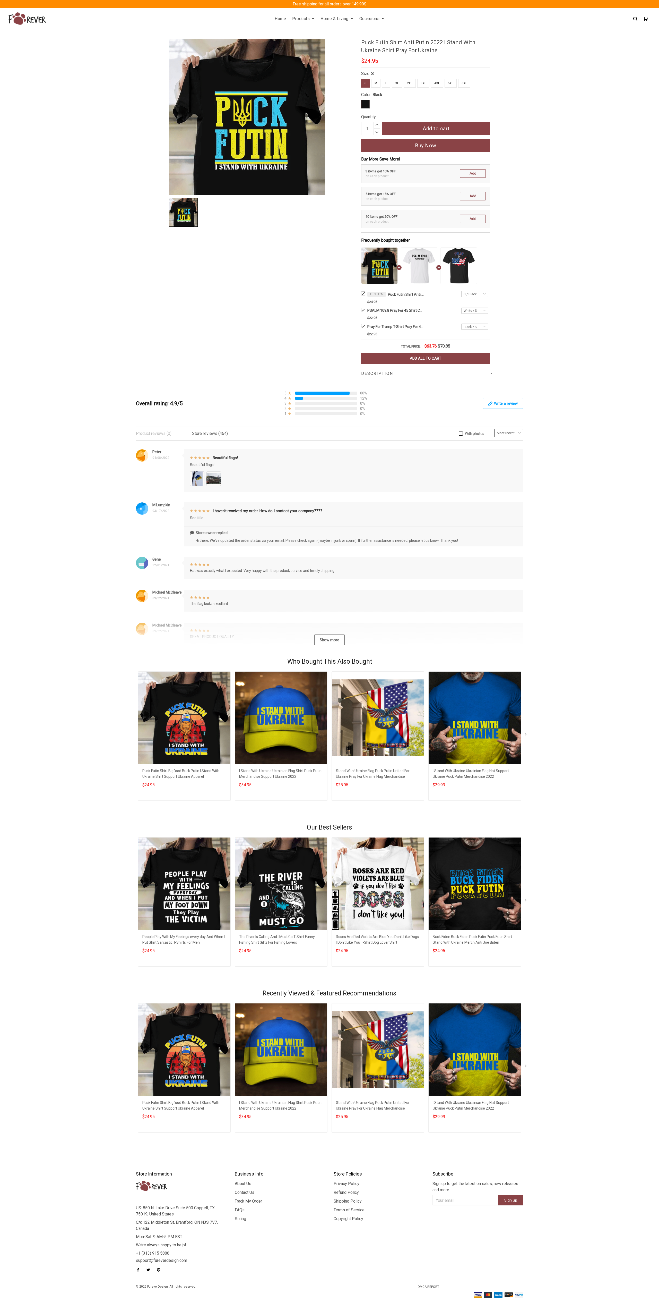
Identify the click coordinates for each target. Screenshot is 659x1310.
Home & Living (334, 18)
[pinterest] (160, 1270)
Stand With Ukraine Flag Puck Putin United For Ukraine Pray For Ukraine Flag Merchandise (373, 774)
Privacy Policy (346, 1183)
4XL (437, 83)
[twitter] (149, 1270)
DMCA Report (428, 1287)
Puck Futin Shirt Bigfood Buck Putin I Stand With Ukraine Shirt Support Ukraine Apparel (180, 774)
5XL (450, 83)
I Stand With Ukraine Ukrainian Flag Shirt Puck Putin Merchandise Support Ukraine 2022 (280, 774)
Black (377, 94)
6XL (464, 83)
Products (301, 18)
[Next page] (526, 735)
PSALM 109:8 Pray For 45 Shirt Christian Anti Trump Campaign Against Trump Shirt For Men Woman (395, 310)
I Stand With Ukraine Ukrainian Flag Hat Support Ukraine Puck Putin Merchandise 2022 (471, 774)
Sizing (240, 1218)
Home (280, 18)
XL (397, 83)
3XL (423, 83)
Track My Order (248, 1201)
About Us (243, 1183)
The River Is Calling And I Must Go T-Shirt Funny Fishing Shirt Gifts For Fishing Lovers (277, 939)
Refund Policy (346, 1192)
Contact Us (244, 1192)
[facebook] (139, 1270)
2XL (409, 83)
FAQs (240, 1209)
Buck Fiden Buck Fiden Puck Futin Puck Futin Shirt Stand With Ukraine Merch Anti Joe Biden (472, 939)
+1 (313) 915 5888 (152, 1253)
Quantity (368, 116)
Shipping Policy (348, 1201)
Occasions (369, 18)
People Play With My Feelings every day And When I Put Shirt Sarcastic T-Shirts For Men (183, 939)
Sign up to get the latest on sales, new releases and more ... (475, 1186)
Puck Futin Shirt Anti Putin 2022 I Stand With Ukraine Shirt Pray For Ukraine (406, 294)
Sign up (510, 1200)
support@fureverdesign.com (161, 1260)
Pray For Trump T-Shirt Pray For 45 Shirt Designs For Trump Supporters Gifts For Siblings (395, 327)
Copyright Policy (348, 1218)
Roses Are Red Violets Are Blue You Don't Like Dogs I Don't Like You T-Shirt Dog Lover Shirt (377, 939)
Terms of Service (349, 1209)
